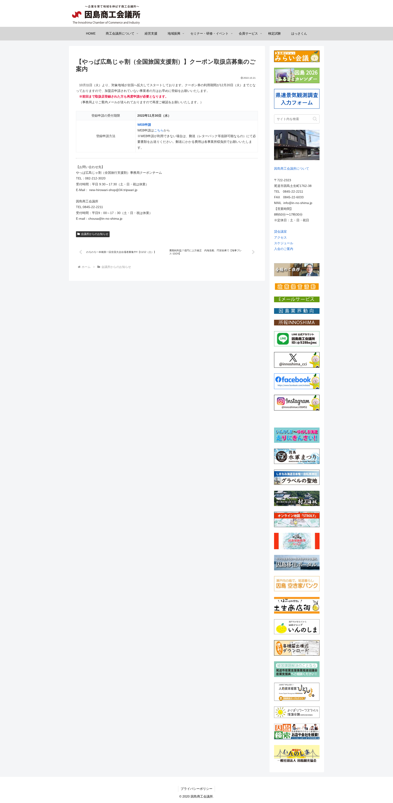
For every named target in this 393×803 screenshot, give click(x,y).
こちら (159, 130)
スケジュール (283, 243)
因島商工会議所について (291, 168)
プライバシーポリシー (196, 788)
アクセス (280, 237)
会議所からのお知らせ (94, 234)
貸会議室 (280, 231)
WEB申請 (144, 124)
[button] (315, 118)
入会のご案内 (283, 249)
